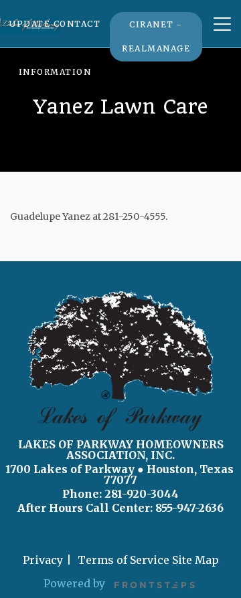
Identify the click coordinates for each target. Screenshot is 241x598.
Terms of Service (123, 560)
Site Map (195, 560)
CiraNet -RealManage (156, 36)
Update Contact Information (54, 48)
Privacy (43, 560)
